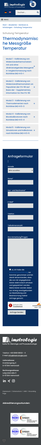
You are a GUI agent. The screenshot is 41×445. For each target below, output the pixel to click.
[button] (6, 19)
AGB (25, 391)
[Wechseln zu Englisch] (10, 12)
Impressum (7, 391)
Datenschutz (17, 391)
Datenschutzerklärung (18, 272)
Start (5, 25)
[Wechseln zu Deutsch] (6, 12)
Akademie (13, 25)
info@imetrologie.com (17, 355)
